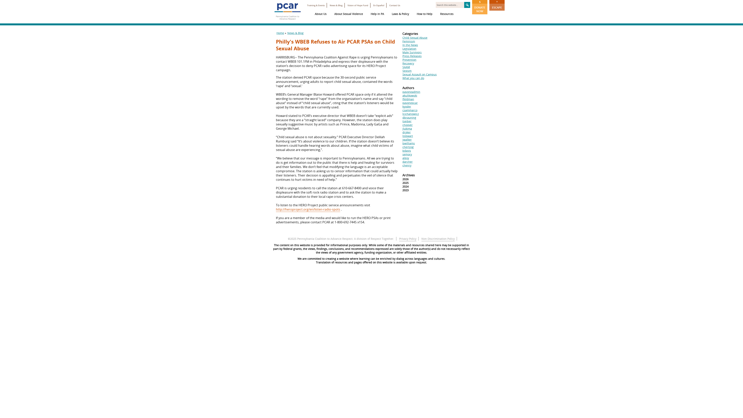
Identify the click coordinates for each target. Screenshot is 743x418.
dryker (406, 132)
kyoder (406, 106)
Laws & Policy (400, 14)
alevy (405, 158)
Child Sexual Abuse (414, 37)
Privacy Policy (407, 239)
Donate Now (479, 6)
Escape (497, 4)
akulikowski (409, 95)
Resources (447, 14)
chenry (406, 165)
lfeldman (408, 99)
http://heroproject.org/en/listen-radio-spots (308, 209)
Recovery (408, 63)
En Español (378, 5)
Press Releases (412, 56)
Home (280, 33)
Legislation (409, 49)
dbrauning (409, 117)
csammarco (409, 110)
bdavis (406, 150)
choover (407, 125)
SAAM (406, 67)
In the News (410, 45)
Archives (408, 175)
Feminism (408, 41)
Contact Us (394, 5)
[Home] (287, 21)
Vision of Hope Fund (358, 5)
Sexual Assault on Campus (419, 74)
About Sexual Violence (348, 14)
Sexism (407, 71)
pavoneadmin (411, 92)
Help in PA (377, 14)
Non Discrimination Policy (438, 239)
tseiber (407, 121)
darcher (407, 162)
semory (407, 154)
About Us (321, 14)
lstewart (407, 136)
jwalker (407, 139)
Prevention (409, 60)
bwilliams (408, 143)
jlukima (407, 128)
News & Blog (336, 5)
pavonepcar (410, 103)
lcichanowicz (410, 114)
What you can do (413, 78)
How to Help (424, 14)
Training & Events (316, 5)
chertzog (408, 147)
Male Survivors (412, 52)
